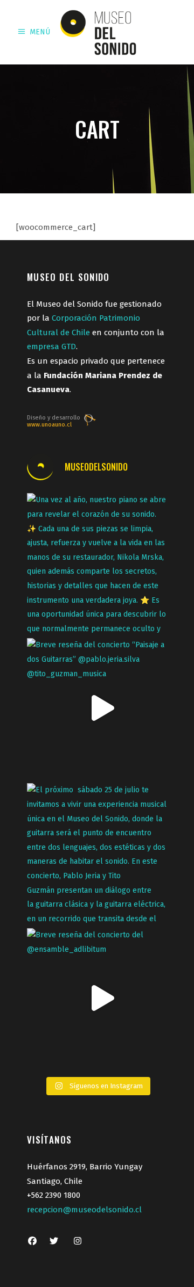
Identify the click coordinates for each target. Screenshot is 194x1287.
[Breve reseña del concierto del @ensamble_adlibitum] (97, 998)
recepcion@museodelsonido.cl (84, 1209)
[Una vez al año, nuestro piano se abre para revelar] (97, 563)
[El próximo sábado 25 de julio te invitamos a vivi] (97, 853)
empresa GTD (51, 346)
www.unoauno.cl (49, 424)
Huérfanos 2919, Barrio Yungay (84, 1167)
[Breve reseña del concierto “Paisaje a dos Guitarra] (97, 708)
